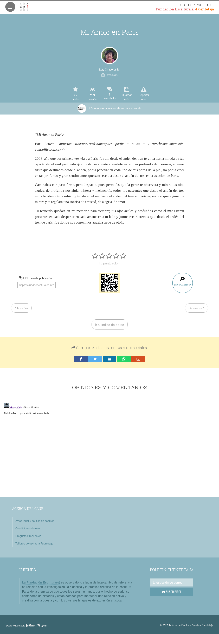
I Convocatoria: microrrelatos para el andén (115, 108)
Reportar (143, 96)
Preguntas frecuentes (28, 536)
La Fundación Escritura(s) (41, 582)
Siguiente (196, 308)
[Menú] (10, 7)
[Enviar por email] (138, 359)
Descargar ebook (182, 284)
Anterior (22, 308)
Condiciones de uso (27, 528)
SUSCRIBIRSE (173, 591)
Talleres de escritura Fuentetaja (34, 543)
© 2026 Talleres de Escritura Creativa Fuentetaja (186, 625)
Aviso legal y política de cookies (34, 521)
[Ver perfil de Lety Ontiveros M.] (109, 55)
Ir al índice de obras (109, 324)
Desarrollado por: (27, 625)
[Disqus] (109, 444)
